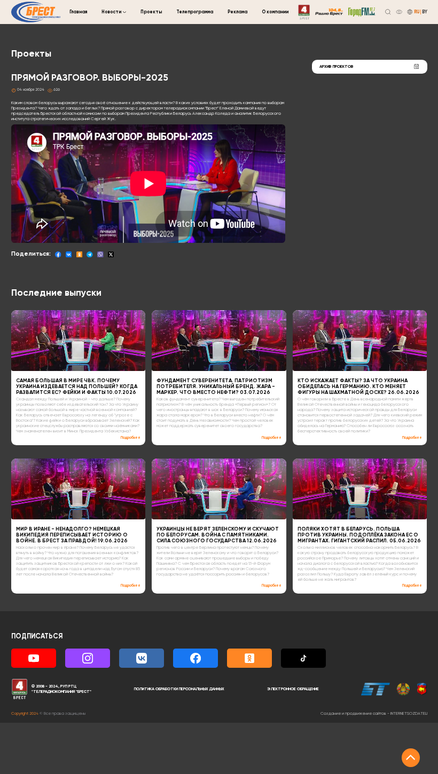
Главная (78, 12)
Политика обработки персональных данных (179, 689)
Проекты (151, 12)
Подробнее (130, 438)
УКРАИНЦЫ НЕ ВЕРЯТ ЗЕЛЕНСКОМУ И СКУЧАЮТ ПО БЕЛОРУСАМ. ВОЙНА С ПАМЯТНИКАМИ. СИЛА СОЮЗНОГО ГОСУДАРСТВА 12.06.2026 (218, 535)
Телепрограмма (194, 12)
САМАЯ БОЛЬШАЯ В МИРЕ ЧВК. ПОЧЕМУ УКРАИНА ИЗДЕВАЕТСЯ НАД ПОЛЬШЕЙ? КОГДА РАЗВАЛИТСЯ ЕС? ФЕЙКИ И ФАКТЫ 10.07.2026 (76, 386)
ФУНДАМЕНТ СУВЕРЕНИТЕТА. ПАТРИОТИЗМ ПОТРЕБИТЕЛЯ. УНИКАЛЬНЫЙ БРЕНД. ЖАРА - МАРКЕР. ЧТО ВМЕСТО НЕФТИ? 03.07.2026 (216, 386)
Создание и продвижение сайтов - (373, 714)
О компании (275, 12)
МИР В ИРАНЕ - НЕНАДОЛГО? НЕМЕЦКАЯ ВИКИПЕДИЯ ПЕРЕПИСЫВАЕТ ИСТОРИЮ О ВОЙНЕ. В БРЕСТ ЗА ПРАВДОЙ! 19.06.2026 (72, 535)
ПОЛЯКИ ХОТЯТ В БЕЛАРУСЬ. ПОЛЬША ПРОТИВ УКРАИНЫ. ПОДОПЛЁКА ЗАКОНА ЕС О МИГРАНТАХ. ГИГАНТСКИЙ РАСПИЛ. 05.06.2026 (359, 535)
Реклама (237, 12)
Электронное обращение (293, 689)
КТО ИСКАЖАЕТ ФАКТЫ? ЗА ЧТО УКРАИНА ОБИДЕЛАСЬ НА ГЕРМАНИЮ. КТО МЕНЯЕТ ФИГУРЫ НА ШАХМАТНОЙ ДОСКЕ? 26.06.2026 (358, 386)
